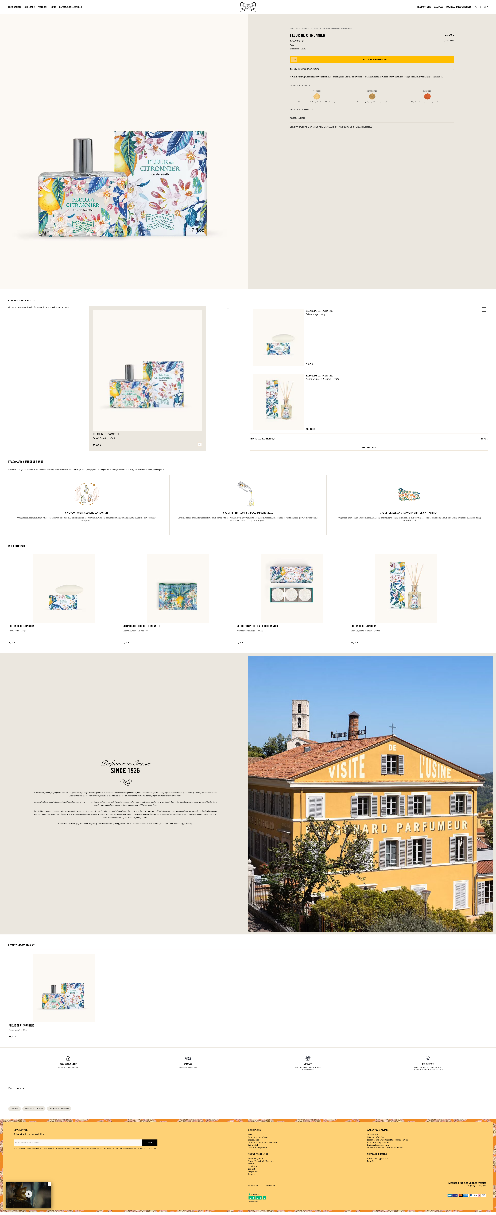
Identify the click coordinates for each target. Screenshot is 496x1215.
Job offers (371, 1161)
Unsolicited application (377, 1158)
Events (251, 1164)
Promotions (424, 7)
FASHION (42, 7)
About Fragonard (256, 1158)
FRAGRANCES (14, 7)
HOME (53, 7)
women (14, 1108)
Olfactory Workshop (376, 1137)
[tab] (372, 85)
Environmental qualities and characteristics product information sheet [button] (331, 127)
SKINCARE (30, 7)
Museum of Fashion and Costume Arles (385, 1147)
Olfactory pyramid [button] (300, 86)
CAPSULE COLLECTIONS (70, 7)
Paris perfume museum (378, 1145)
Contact (251, 1174)
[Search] (476, 7)
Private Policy (254, 1145)
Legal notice (253, 1140)
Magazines (253, 1171)
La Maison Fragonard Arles (379, 1142)
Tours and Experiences (458, 7)
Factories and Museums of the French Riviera (387, 1140)
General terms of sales (258, 1137)
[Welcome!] (248, 6)
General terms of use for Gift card (263, 1142)
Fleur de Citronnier (319, 310)
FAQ (250, 1135)
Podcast (251, 1169)
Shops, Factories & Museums (261, 1161)
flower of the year (34, 1108)
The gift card (372, 1135)
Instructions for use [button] (302, 109)
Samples (438, 7)
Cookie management (257, 1147)
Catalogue (252, 1166)
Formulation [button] (297, 118)
